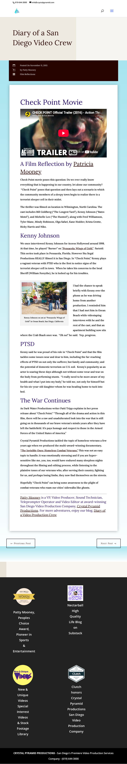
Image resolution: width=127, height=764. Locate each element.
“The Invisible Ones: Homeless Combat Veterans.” (49, 450)
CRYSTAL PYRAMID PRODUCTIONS (34, 753)
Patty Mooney (30, 497)
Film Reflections (27, 74)
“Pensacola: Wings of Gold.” (78, 248)
